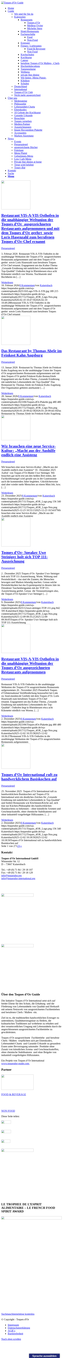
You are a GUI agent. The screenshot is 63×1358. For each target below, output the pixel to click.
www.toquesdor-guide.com (15, 1063)
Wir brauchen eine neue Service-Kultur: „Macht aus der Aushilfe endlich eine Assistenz (28, 450)
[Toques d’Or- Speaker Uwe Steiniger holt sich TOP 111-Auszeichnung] (15, 545)
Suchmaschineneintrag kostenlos (17, 1314)
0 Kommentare (27, 285)
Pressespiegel (8, 248)
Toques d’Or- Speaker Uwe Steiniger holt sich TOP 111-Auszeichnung (24, 556)
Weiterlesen (7, 282)
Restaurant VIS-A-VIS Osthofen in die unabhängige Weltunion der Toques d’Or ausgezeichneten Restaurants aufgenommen (30, 665)
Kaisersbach (46, 285)
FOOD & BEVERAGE (13, 1094)
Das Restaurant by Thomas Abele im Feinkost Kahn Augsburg (31, 353)
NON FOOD (8, 1110)
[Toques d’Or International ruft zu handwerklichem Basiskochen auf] (15, 767)
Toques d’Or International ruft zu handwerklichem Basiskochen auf (29, 777)
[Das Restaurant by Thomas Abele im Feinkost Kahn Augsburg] (15, 344)
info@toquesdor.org (11, 875)
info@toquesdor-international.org (18, 878)
